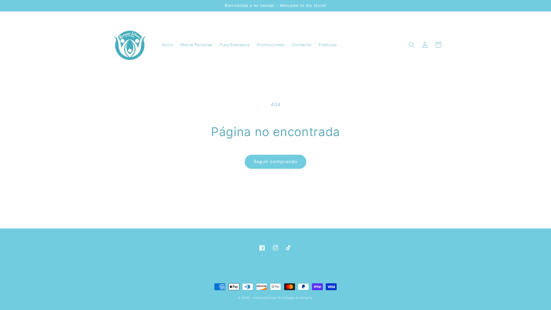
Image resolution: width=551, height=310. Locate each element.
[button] (411, 44)
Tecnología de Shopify (295, 298)
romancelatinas (264, 298)
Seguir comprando (275, 161)
